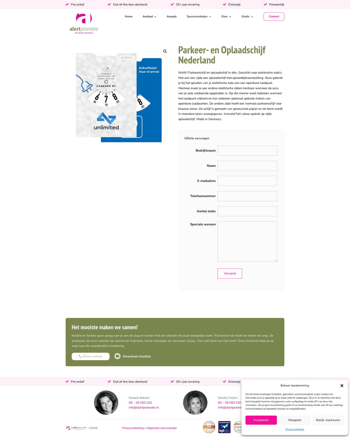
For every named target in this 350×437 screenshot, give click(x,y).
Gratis (246, 16)
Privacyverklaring (294, 429)
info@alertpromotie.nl (144, 407)
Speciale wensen (203, 224)
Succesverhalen (197, 16)
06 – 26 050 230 (229, 403)
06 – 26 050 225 (140, 403)
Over (224, 16)
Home (129, 16)
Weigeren (295, 420)
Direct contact (92, 356)
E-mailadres (206, 181)
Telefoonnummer (203, 196)
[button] (342, 386)
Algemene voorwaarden (162, 428)
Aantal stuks (206, 211)
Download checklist (136, 356)
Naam (211, 166)
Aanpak (172, 16)
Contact (274, 16)
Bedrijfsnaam (206, 151)
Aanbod (148, 16)
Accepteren (261, 420)
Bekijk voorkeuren (328, 420)
